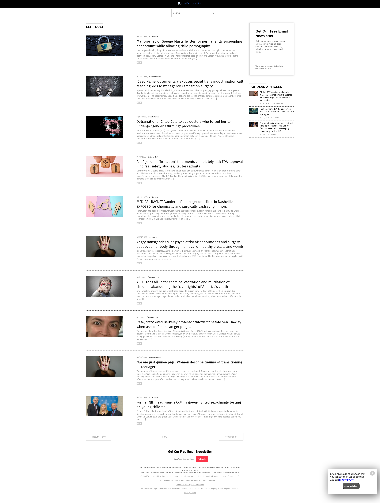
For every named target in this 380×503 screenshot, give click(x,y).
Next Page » (231, 436)
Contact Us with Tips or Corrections (190, 485)
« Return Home (98, 436)
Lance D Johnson (277, 104)
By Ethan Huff (153, 37)
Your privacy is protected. (264, 66)
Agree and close (351, 486)
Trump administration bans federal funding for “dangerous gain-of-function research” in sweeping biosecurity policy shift (276, 127)
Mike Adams (275, 118)
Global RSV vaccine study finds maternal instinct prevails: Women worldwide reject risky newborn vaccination (276, 96)
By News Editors (155, 77)
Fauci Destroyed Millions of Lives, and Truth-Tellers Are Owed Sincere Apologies (277, 112)
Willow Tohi (275, 134)
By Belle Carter (153, 117)
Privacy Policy (190, 493)
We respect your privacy (175, 472)
